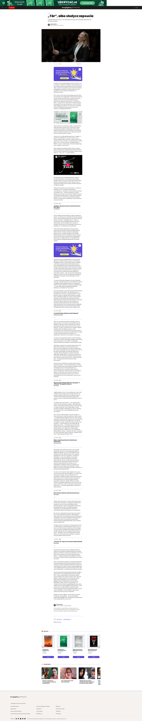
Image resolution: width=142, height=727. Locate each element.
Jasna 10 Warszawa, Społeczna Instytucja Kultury (20, 713)
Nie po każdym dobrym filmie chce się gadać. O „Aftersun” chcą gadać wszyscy (67, 383)
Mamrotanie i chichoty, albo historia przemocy (66, 493)
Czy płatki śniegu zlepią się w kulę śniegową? (66, 313)
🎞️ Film (58, 619)
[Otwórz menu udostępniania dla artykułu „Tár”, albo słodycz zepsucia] (57, 64)
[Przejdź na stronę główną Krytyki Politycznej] (18, 697)
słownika (63, 129)
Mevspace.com (54, 718)
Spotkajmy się (39, 713)
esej (55, 197)
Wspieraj (12, 7)
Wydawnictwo (13, 708)
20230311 (59, 622)
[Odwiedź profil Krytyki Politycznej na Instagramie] (18, 718)
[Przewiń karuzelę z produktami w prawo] (99, 646)
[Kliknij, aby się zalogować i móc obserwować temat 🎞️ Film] (61, 619)
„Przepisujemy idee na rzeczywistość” (18, 703)
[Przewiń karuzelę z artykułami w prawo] (99, 677)
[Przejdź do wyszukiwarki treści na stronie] (6, 7)
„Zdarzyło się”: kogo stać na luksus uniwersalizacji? (68, 541)
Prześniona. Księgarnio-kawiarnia (43, 706)
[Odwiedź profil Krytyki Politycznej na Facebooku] (16, 718)
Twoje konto (58, 711)
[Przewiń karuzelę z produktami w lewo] (43, 646)
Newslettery (38, 708)
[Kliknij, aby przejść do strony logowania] (134, 7)
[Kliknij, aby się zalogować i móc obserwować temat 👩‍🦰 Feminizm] (70, 619)
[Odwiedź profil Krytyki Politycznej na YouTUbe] (22, 718)
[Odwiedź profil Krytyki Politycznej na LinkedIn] (25, 718)
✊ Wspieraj (58, 713)
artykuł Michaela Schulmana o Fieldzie (72, 572)
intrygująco (56, 283)
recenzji (62, 434)
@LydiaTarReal (70, 584)
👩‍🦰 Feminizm (66, 619)
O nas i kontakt (39, 711)
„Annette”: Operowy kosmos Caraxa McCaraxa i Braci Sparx (67, 206)
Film (49, 13)
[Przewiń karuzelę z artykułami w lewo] (43, 677)
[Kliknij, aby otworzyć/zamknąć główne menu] (2, 8)
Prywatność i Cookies (60, 708)
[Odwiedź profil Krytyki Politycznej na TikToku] (20, 718)
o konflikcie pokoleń (73, 142)
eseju (57, 420)
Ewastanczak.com (63, 718)
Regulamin (58, 706)
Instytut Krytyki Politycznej (16, 711)
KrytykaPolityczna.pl (15, 706)
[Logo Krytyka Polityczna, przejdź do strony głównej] (71, 7)
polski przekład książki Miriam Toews (67, 520)
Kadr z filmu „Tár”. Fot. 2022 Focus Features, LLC (43, 60)
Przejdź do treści (5, 3)
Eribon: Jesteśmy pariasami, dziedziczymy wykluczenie (65, 440)
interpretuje (62, 283)
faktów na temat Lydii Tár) (69, 579)
